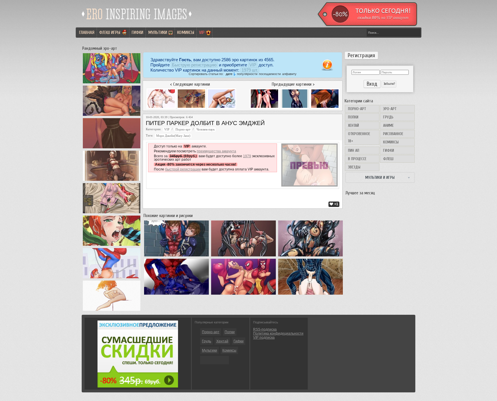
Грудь (388, 117)
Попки (353, 117)
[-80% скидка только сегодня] (367, 25)
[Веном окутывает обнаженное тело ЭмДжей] (310, 256)
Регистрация (361, 55)
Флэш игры (109, 32)
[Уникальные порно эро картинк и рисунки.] (137, 21)
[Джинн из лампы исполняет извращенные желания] (112, 83)
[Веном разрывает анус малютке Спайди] (176, 294)
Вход (372, 84)
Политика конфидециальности (278, 333)
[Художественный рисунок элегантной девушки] (112, 148)
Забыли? (389, 84)
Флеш (388, 158)
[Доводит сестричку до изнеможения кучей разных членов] (112, 245)
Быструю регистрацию (194, 64)
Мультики (157, 32)
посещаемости (270, 74)
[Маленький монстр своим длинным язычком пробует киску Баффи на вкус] (112, 116)
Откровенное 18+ (359, 137)
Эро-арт (389, 108)
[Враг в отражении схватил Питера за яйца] (176, 256)
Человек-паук (205, 129)
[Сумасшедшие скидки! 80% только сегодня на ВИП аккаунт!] (138, 386)
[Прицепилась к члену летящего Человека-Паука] (112, 278)
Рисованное (393, 133)
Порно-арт (357, 108)
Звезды (354, 167)
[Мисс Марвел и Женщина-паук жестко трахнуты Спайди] (243, 294)
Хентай (353, 125)
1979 (247, 156)
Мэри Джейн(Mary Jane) (173, 135)
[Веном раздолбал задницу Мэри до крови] (243, 256)
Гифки (137, 32)
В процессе (357, 158)
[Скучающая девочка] (112, 310)
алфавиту (289, 74)
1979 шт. (250, 70)
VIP (201, 32)
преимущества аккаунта (216, 151)
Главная (86, 32)
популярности (247, 74)
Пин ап (353, 150)
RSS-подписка (265, 329)
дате (229, 74)
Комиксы (185, 32)
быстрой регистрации (183, 169)
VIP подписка (264, 337)
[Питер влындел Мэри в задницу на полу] (310, 294)
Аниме (388, 125)
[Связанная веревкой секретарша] (112, 181)
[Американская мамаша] (112, 213)
